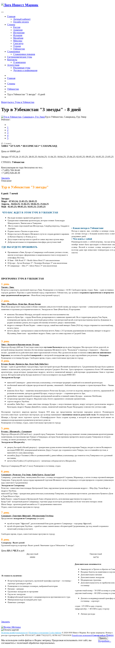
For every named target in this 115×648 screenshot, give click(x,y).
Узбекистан (19, 49)
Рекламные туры (21, 67)
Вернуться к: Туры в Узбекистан (17, 102)
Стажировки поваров (24, 54)
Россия (16, 27)
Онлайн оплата (21, 22)
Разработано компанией (89, 635)
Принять (103, 638)
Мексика (17, 40)
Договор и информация (25, 70)
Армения (17, 30)
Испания (17, 35)
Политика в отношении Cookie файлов (45, 633)
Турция (17, 46)
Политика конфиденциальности (14, 633)
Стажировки (13, 51)
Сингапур (18, 43)
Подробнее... (104, 641)
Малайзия (18, 38)
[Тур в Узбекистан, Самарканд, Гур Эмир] (23, 117)
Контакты (12, 59)
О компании (19, 62)
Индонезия (18, 32)
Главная (11, 16)
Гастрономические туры (19, 57)
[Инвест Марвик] (19, 5)
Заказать (5, 178)
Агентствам (13, 65)
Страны (11, 24)
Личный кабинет (22, 19)
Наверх (110, 635)
